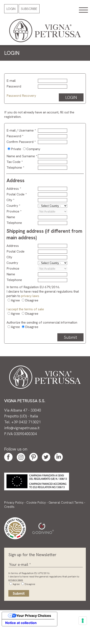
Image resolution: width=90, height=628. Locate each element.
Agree (15, 300)
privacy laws (30, 296)
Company (33, 149)
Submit (70, 337)
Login (10, 9)
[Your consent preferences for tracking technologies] (83, 621)
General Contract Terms (66, 502)
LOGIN (71, 97)
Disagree (31, 300)
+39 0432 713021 (26, 422)
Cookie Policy (36, 502)
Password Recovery (21, 95)
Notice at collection (21, 623)
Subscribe (29, 9)
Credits (9, 507)
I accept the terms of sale (25, 309)
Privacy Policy (14, 502)
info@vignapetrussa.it (22, 427)
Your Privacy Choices (33, 615)
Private (16, 149)
